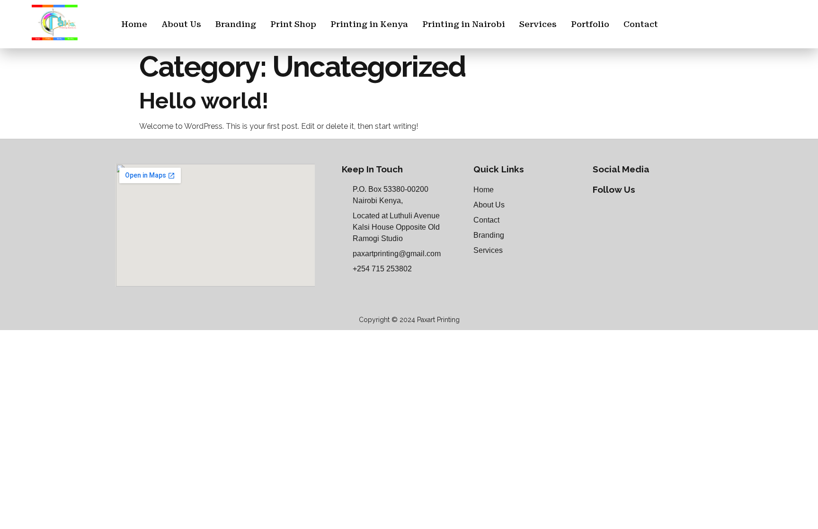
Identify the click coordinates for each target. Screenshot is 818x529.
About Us (181, 24)
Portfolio (590, 24)
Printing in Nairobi (463, 24)
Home (134, 24)
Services (538, 24)
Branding (235, 24)
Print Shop (293, 24)
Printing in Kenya (369, 24)
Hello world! (203, 101)
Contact (640, 24)
